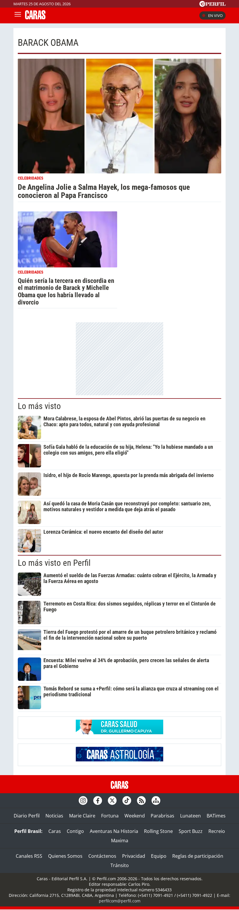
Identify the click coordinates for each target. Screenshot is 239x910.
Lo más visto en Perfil (54, 563)
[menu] (17, 15)
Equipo (158, 856)
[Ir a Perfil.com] (212, 5)
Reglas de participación (197, 856)
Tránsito (119, 865)
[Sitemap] (156, 800)
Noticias (54, 815)
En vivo (215, 15)
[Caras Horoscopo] (119, 759)
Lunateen (190, 815)
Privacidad (133, 856)
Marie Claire (82, 815)
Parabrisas (162, 815)
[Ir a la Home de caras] (35, 17)
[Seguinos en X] (112, 800)
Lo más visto (39, 406)
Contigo (75, 831)
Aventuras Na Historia (114, 831)
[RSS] (141, 800)
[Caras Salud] (119, 732)
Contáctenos (102, 856)
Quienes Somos (65, 856)
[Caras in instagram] (83, 800)
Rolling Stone (158, 831)
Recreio (216, 831)
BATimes (216, 815)
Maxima (119, 840)
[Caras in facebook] (97, 800)
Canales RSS (29, 856)
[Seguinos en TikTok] (126, 800)
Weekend (134, 815)
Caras (54, 831)
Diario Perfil (27, 815)
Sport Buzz (191, 831)
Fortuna (110, 815)
